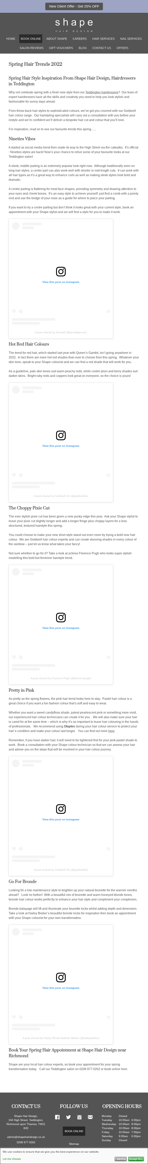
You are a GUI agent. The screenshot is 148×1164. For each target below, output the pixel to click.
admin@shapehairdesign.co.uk (26, 1136)
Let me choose (12, 1158)
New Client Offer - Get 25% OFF (74, 6)
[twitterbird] (68, 1117)
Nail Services (131, 38)
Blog (83, 48)
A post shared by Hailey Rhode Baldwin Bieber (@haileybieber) (61, 1038)
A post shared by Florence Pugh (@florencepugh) (61, 678)
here (111, 731)
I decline (120, 1158)
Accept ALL (136, 1158)
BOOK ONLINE (31, 38)
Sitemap (74, 1143)
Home (10, 38)
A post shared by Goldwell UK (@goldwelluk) (61, 495)
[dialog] (74, 1156)
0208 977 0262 (26, 1142)
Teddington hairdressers (101, 92)
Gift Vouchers (61, 48)
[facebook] (57, 1117)
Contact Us (101, 48)
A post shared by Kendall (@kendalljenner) (61, 332)
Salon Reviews (32, 48)
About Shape (56, 38)
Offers (122, 48)
